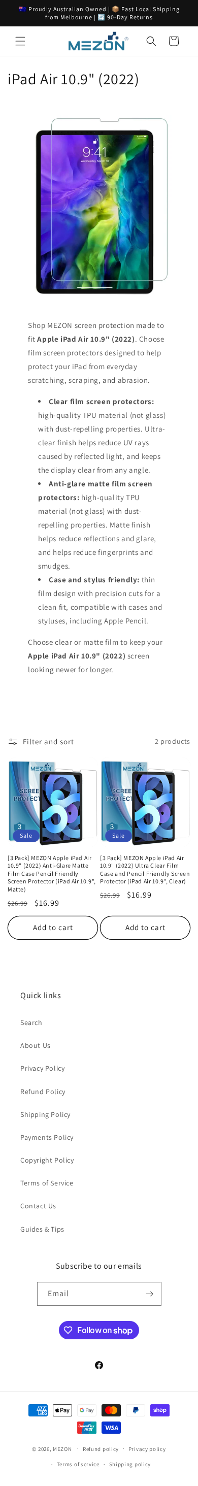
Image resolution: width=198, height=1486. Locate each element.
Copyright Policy (47, 1160)
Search (31, 1022)
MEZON (62, 1448)
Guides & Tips (42, 1229)
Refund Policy (42, 1091)
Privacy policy (147, 1448)
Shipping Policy (45, 1114)
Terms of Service (47, 1182)
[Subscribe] (150, 1294)
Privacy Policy (42, 1068)
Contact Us (38, 1205)
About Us (35, 1045)
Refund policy (101, 1448)
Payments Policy (47, 1137)
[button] (20, 41)
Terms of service (78, 1464)
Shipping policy (130, 1464)
